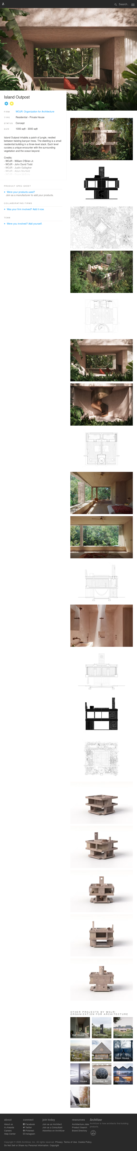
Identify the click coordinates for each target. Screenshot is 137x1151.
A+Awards (9, 1127)
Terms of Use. (71, 1141)
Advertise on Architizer (53, 1130)
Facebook (30, 1124)
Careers (8, 1130)
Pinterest (29, 1130)
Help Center (10, 1133)
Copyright (54, 1145)
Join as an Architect (52, 1124)
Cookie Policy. (85, 1141)
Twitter (28, 1127)
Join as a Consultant (52, 1127)
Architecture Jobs (80, 1124)
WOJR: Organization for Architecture (35, 111)
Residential (21, 117)
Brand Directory (79, 1130)
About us (8, 1124)
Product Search (79, 1127)
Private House (37, 117)
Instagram (30, 1133)
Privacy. (59, 1141)
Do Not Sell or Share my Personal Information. (26, 1145)
